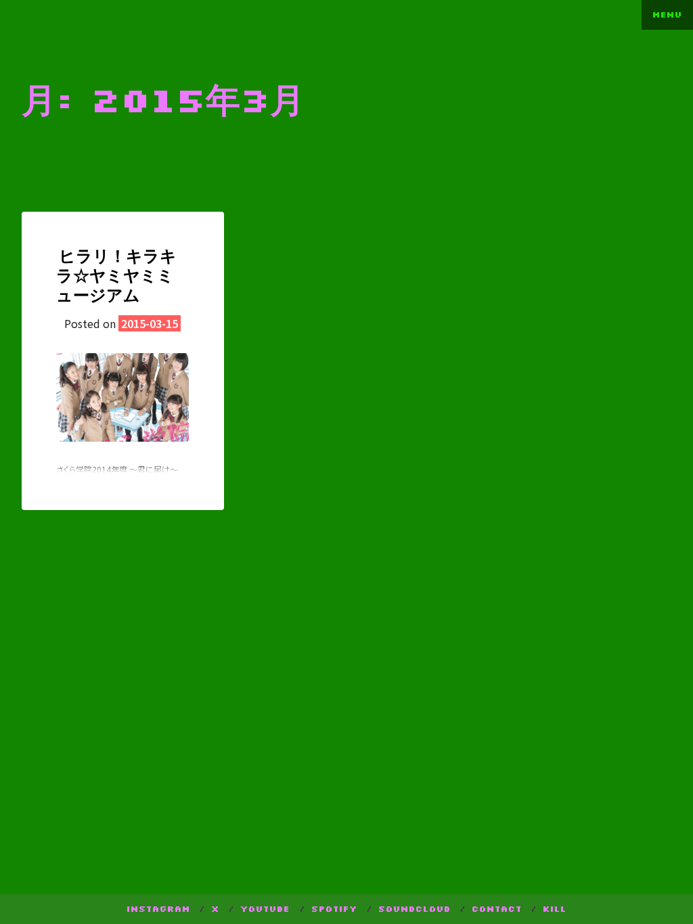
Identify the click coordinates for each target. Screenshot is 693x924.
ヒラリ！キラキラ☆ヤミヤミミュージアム (116, 275)
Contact (497, 909)
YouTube (265, 909)
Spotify (334, 909)
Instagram (158, 909)
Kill (554, 909)
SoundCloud (414, 909)
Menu (667, 14)
